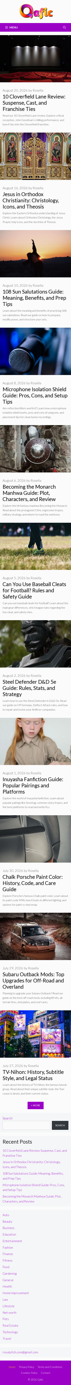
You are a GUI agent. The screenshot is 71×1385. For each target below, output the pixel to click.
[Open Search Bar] (64, 27)
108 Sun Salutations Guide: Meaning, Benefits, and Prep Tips (34, 297)
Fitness (7, 1260)
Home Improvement (16, 1293)
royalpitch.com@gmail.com (20, 1352)
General (8, 1280)
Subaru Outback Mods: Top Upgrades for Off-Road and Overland (33, 980)
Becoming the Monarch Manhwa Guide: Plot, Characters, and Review (29, 492)
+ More (35, 1105)
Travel (7, 1338)
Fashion (8, 1247)
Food (6, 1267)
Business (8, 1228)
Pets (6, 1319)
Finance (8, 1254)
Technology (10, 1332)
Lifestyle (8, 1306)
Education (9, 1234)
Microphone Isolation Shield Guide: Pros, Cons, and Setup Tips (35, 395)
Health (7, 1286)
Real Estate (10, 1325)
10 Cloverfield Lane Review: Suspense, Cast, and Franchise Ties (34, 102)
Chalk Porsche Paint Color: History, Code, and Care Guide (33, 883)
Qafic (40, 1379)
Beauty (7, 1221)
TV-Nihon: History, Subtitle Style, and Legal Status (33, 1075)
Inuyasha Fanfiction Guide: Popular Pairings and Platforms (33, 785)
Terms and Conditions (50, 1366)
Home (12, 1366)
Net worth (9, 1312)
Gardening (10, 1273)
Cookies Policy (29, 1372)
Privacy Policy (26, 1366)
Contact (45, 1372)
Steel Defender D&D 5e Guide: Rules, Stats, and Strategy (29, 688)
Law (5, 1299)
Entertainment (12, 1241)
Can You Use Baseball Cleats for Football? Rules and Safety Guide (34, 590)
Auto (6, 1215)
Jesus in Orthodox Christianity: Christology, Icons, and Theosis (31, 200)
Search (7, 1118)
